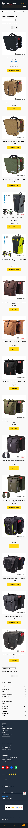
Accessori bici (6, 689)
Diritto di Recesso (6, 736)
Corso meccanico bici (8, 701)
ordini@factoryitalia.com (11, 757)
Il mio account (5, 730)
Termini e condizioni (7, 728)
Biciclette (5, 699)
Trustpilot (4, 779)
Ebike (4, 703)
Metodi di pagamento (7, 734)
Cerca (14, 825)
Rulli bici (5, 711)
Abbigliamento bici (7, 687)
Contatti (4, 723)
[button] (14, 807)
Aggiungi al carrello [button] (14, 70)
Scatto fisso (6, 713)
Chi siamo (4, 725)
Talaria (4, 715)
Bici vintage (6, 696)
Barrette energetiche (7, 694)
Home (4, 11)
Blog (3, 726)
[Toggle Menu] (24, 6)
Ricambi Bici (6, 706)
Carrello (21, 824)
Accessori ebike (6, 691)
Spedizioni (4, 732)
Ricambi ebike (6, 708)
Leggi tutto (14, 309)
